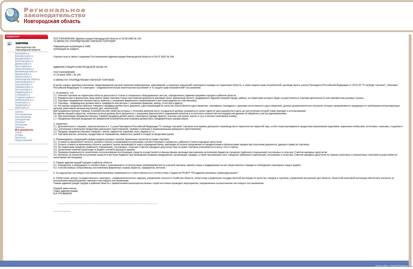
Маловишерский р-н (26, 71)
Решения (20, 122)
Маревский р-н (23, 74)
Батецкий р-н (22, 53)
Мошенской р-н (23, 76)
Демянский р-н (23, 63)
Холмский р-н (22, 102)
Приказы (20, 127)
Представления (23, 140)
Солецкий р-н (22, 94)
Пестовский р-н (23, 89)
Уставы (19, 135)
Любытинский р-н (24, 69)
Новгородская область (27, 79)
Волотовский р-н (24, 61)
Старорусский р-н (25, 97)
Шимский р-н (22, 107)
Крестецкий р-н (23, 66)
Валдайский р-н (23, 58)
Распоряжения (23, 117)
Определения (22, 119)
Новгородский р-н (24, 81)
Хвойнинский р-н (24, 100)
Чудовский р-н (23, 105)
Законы (19, 111)
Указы (18, 132)
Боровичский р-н (24, 56)
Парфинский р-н (24, 87)
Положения (21, 124)
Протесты (20, 137)
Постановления (23, 114)
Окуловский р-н (23, 84)
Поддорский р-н (23, 92)
